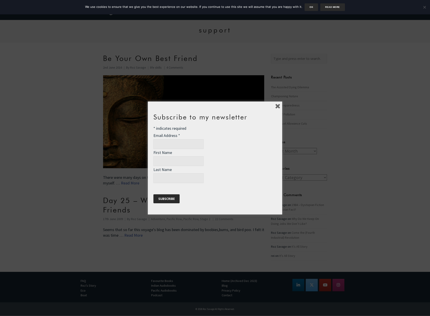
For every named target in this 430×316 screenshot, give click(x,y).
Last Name (162, 169)
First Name (162, 152)
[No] (424, 7)
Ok (311, 7)
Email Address (166, 135)
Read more (332, 7)
